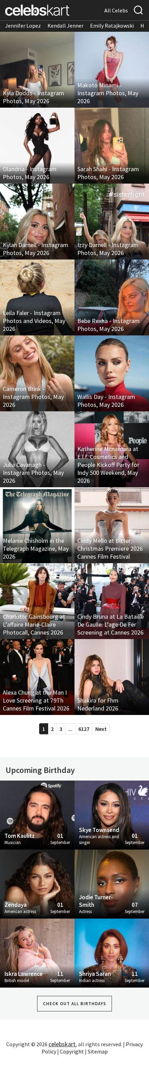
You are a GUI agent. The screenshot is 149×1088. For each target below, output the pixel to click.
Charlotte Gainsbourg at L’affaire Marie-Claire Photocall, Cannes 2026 (34, 624)
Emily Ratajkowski (112, 25)
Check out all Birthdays (74, 1004)
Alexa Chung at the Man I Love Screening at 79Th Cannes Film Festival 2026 (36, 700)
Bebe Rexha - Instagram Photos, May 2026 (108, 325)
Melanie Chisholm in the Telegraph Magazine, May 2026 (36, 548)
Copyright (72, 1051)
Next (101, 728)
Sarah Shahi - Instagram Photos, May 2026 (108, 173)
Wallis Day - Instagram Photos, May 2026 (106, 401)
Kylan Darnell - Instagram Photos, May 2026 (35, 249)
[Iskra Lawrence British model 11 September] (37, 952)
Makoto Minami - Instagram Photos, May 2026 (107, 93)
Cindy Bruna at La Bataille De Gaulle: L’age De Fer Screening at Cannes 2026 (110, 624)
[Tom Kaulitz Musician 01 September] (37, 814)
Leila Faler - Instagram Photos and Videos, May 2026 (34, 321)
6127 (83, 728)
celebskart (62, 1044)
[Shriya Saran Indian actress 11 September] (111, 952)
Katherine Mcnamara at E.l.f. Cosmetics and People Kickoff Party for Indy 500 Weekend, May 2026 (108, 464)
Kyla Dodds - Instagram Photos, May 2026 (33, 97)
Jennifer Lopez (23, 25)
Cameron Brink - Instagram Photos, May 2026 (33, 397)
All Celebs (116, 10)
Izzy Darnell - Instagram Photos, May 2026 (108, 249)
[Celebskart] (37, 10)
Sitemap (98, 1051)
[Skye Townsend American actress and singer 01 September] (111, 814)
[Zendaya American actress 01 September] (37, 883)
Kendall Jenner (65, 25)
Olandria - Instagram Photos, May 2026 (29, 173)
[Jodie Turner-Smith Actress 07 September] (111, 883)
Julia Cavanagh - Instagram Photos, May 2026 (33, 472)
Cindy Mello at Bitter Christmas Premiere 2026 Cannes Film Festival (110, 548)
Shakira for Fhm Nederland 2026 (98, 704)
